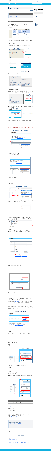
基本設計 (37, 10)
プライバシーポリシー (36, 449)
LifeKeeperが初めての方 (38, 9)
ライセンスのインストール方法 (14, 416)
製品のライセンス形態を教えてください (13, 439)
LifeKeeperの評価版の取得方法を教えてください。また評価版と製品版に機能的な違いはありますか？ (19, 442)
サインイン (41, 1)
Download (11, 429)
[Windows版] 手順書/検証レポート (12, 445)
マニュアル (35, 1)
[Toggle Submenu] (42, 8)
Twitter (9, 431)
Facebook (8, 431)
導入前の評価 (37, 17)
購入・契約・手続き (38, 25)
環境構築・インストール (38, 14)
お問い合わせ (38, 1)
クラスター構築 (37, 15)
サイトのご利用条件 (41, 449)
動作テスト (37, 16)
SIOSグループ (32, 449)
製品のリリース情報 (38, 24)
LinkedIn (10, 431)
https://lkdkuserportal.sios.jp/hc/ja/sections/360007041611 (15, 423)
